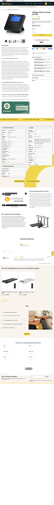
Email (30, 345)
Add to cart (42, 35)
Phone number (5, 351)
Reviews (48, 0)
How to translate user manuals (33, 181)
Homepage (4, 9)
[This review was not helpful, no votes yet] (50, 263)
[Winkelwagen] (51, 3)
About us (40, 3)
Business (35, 3)
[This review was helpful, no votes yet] (48, 263)
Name (4, 345)
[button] (35, 29)
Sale (30, 3)
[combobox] (7, 251)
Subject (4, 356)
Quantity (33, 28)
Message (30, 356)
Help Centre (44, 0)
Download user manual (19, 181)
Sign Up (46, 376)
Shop (26, 3)
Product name (31, 351)
